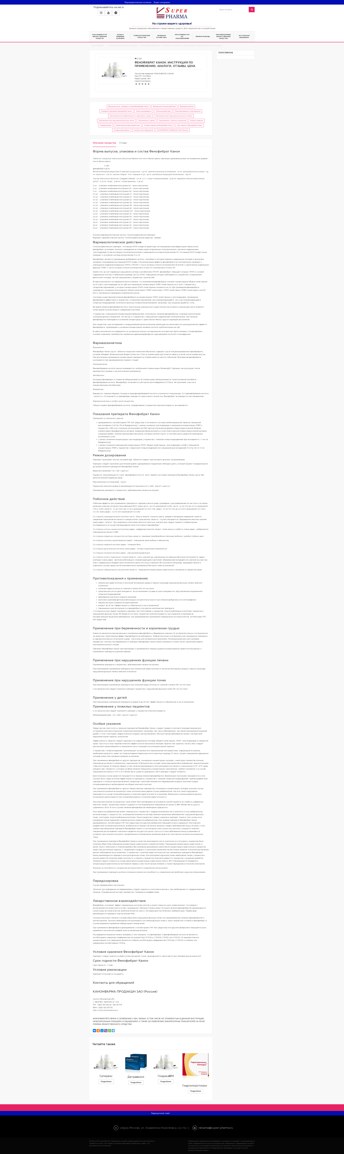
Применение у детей (146, 121)
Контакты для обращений (143, 130)
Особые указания (196, 121)
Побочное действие (163, 111)
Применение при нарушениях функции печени (173, 116)
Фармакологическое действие (164, 106)
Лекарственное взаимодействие (127, 125)
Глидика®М (166, 1076)
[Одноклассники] (98, 1030)
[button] (101, 13)
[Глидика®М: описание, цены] (166, 1062)
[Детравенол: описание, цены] (136, 1063)
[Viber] (105, 1030)
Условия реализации (122, 130)
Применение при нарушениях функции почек (116, 121)
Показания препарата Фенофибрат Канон (116, 111)
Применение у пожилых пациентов (172, 121)
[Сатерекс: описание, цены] (106, 1062)
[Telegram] (113, 1030)
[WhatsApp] (109, 1030)
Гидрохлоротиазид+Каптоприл (203, 1085)
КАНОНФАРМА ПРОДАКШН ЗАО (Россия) (172, 130)
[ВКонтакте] (94, 1030)
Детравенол (136, 1076)
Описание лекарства (104, 143)
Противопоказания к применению (188, 111)
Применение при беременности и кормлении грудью (130, 116)
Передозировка (105, 125)
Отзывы (123, 143)
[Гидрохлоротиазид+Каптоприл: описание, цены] (195, 1068)
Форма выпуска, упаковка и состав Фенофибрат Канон (128, 106)
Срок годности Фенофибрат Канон (189, 125)
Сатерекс (106, 1076)
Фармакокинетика (187, 106)
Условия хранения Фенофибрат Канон (158, 125)
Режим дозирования (144, 111)
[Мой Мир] (102, 1030)
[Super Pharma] (172, 13)
